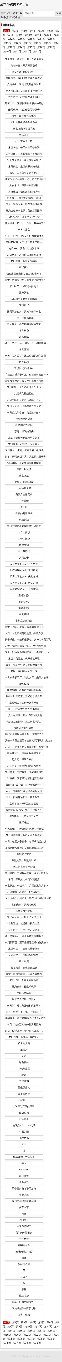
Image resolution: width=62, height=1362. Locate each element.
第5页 (41, 30)
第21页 (27, 43)
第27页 (31, 47)
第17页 (41, 39)
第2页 (15, 30)
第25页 (11, 47)
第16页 (31, 39)
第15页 (21, 39)
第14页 (11, 39)
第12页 (48, 35)
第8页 (10, 35)
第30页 (7, 51)
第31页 (17, 51)
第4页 (33, 30)
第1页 (7, 30)
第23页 (47, 43)
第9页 (19, 35)
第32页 (27, 51)
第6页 (50, 30)
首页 (15, 13)
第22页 (37, 43)
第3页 (24, 30)
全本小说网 (8, 4)
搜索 (58, 13)
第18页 (51, 39)
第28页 (41, 47)
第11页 (38, 35)
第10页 (28, 35)
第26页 (21, 47)
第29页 (51, 47)
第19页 (7, 43)
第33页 (37, 51)
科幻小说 (15, 17)
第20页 (17, 43)
